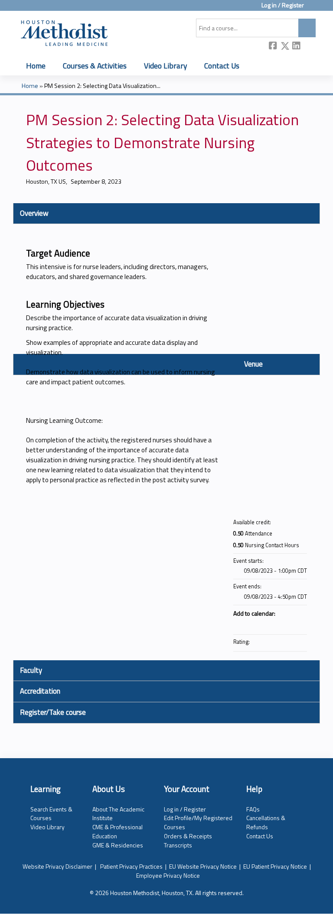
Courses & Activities (95, 65)
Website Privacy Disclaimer (57, 866)
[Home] (64, 31)
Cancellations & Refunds (265, 822)
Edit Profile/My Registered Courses (198, 822)
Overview (34, 213)
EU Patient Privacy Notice (275, 866)
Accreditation (40, 691)
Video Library (165, 65)
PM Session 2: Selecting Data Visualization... (102, 86)
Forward (308, 47)
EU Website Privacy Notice (203, 866)
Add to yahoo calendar (277, 624)
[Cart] (313, 8)
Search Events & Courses (51, 814)
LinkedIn (296, 47)
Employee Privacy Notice (168, 875)
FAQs (253, 809)
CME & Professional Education (117, 831)
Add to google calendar (266, 624)
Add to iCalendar (288, 623)
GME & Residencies (117, 845)
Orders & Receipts (188, 835)
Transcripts (178, 845)
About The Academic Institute (118, 814)
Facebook (273, 47)
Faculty (31, 670)
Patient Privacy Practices (131, 866)
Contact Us (221, 65)
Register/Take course (53, 712)
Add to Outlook (300, 624)
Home (36, 65)
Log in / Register (282, 5)
